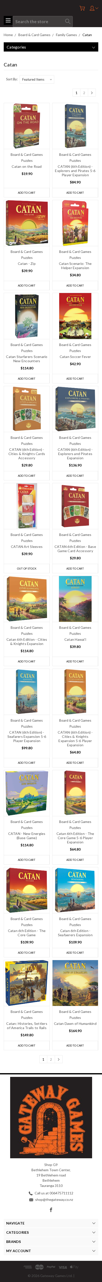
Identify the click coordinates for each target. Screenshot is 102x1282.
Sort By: (12, 79)
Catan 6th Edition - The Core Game (27, 933)
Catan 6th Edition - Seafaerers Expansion (75, 933)
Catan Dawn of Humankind (75, 1023)
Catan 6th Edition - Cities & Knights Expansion (26, 641)
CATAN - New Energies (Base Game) (27, 835)
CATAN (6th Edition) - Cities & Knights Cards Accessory (26, 453)
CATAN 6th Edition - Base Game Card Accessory (75, 548)
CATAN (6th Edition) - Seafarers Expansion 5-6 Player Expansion (26, 736)
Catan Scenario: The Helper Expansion (75, 265)
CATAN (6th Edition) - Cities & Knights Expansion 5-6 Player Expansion (75, 738)
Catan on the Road (27, 166)
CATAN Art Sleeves (27, 546)
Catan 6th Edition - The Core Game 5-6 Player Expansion (75, 837)
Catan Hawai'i (75, 639)
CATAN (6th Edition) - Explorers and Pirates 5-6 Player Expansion (75, 170)
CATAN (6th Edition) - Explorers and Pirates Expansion (75, 453)
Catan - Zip (27, 263)
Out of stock (26, 568)
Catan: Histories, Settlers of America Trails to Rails (26, 1025)
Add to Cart (26, 192)
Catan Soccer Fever (75, 356)
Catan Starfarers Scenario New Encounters (26, 358)
